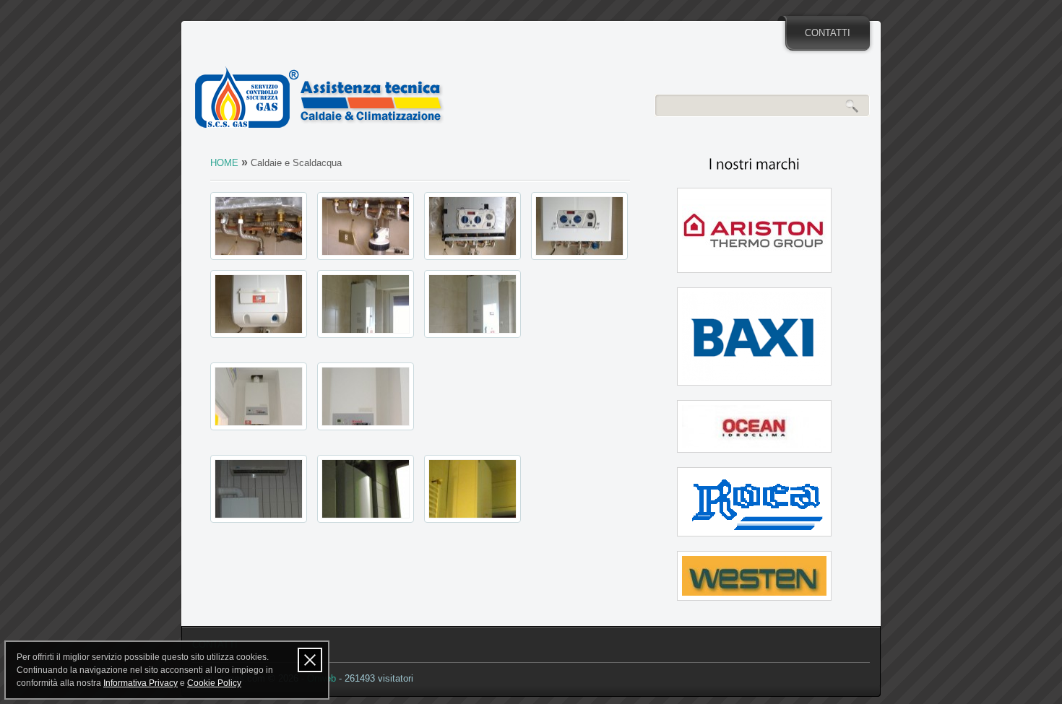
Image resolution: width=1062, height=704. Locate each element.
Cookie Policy (214, 683)
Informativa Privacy (140, 683)
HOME (224, 162)
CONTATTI (827, 32)
